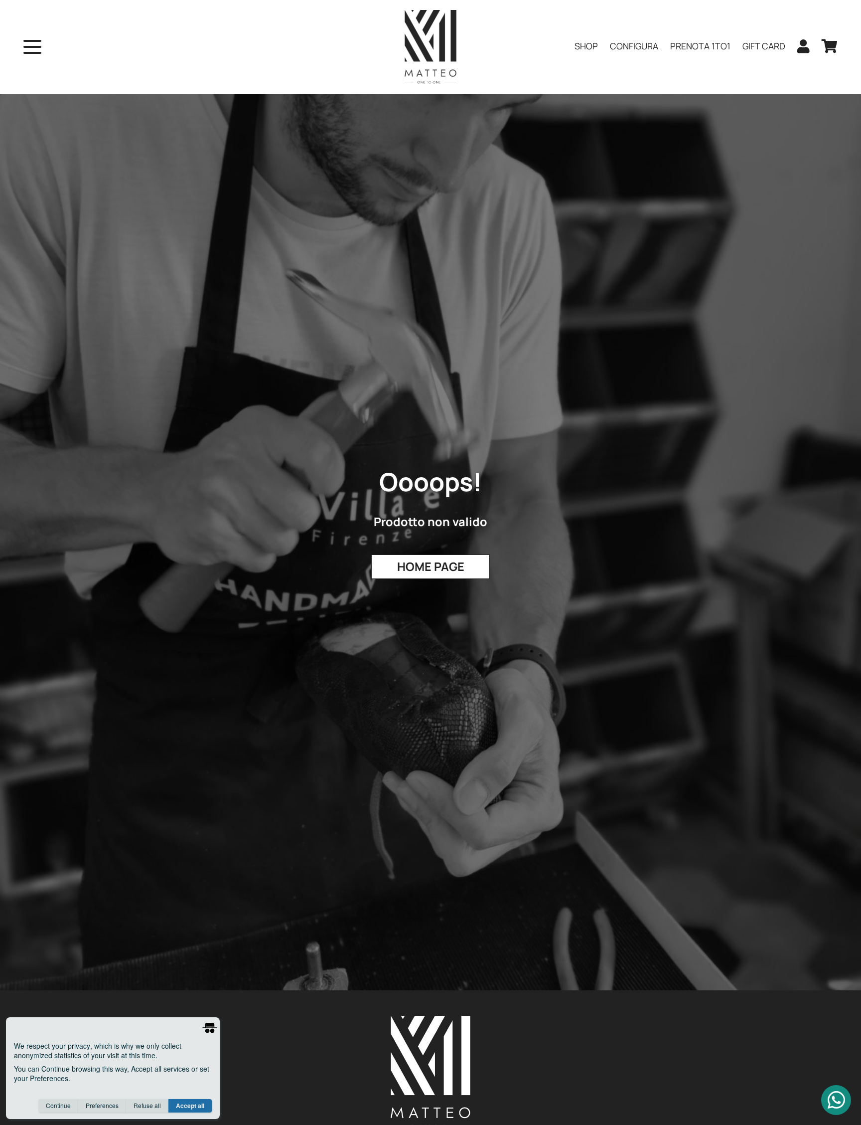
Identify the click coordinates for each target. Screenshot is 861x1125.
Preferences (102, 1105)
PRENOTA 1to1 (700, 46)
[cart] (830, 46)
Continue (58, 1105)
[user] (803, 46)
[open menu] (32, 47)
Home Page (430, 566)
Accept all (190, 1105)
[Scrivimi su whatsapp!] (836, 1100)
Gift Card (763, 46)
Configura (634, 46)
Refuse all (147, 1105)
